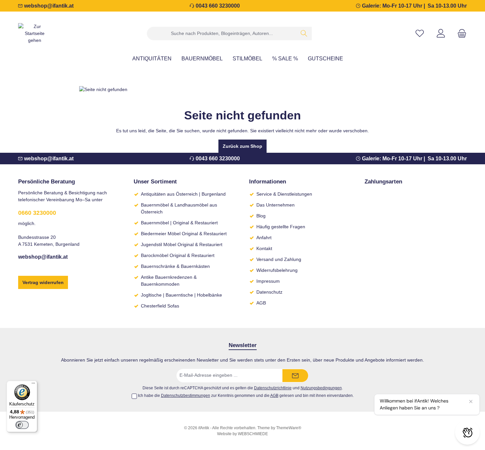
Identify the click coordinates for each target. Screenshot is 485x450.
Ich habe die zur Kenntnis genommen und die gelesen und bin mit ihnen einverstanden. (246, 395)
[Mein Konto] (441, 33)
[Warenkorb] (460, 33)
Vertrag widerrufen (43, 282)
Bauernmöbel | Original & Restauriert (179, 222)
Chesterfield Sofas (160, 305)
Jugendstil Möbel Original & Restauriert (181, 244)
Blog (261, 215)
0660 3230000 (37, 212)
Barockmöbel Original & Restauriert (177, 255)
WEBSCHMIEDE (253, 434)
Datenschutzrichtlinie (273, 388)
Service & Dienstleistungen (284, 194)
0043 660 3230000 (218, 6)
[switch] (22, 425)
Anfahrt (264, 237)
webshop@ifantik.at (49, 6)
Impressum (268, 281)
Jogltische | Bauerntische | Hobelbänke (181, 295)
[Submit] (295, 375)
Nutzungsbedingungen (321, 388)
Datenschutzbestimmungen (185, 395)
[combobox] (222, 33)
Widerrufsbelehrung (277, 270)
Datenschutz (269, 292)
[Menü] (33, 385)
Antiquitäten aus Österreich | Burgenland (183, 194)
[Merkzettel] (420, 33)
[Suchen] (304, 33)
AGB (261, 302)
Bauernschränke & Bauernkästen (175, 266)
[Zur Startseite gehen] (34, 33)
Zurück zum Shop (242, 146)
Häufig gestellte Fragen (280, 226)
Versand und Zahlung (278, 259)
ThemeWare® (288, 428)
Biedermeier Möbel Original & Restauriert (184, 233)
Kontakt (264, 248)
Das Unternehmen (275, 205)
